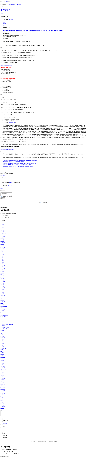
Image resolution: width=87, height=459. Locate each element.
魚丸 (2, 259)
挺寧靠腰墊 (3, 316)
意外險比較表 (4, 306)
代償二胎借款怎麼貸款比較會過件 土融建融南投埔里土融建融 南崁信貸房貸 (20, 160)
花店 (2, 334)
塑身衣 (2, 403)
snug (1, 274)
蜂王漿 (2, 298)
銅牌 (2, 345)
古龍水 (2, 400)
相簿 (4, 22)
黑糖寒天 (3, 325)
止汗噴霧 (3, 242)
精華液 (2, 396)
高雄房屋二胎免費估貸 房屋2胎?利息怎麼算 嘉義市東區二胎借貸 (17, 164)
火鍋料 (2, 262)
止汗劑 (2, 241)
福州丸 (2, 263)
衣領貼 (2, 224)
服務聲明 (55, 441)
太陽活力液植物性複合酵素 (7, 324)
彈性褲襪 (3, 366)
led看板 (2, 355)
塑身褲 (2, 405)
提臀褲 (2, 408)
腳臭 (2, 228)
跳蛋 (2, 381)
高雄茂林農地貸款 (32, 136)
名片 (4, 25)
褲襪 (2, 364)
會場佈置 (3, 339)
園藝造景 (3, 309)
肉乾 (2, 257)
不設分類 (11, 19)
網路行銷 (3, 390)
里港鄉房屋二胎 (11, 122)
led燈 (2, 349)
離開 (7, 456)
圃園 (2, 402)
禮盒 (2, 253)
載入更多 (2, 190)
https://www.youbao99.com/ (6, 65)
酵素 (2, 303)
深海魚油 (3, 301)
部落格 (4, 23)
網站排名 (3, 332)
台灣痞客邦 (6, 10)
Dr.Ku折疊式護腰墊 (5, 315)
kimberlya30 (3, 175)
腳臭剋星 (3, 227)
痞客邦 (10, 182)
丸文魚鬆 (3, 367)
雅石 (2, 312)
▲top (2, 188)
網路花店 (3, 336)
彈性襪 (2, 363)
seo (1, 391)
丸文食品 (3, 245)
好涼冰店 (3, 234)
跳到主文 (3, 13)
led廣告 (2, 352)
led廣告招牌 (3, 348)
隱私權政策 (51, 441)
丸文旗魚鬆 (3, 369)
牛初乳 (2, 300)
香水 (2, 399)
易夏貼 (2, 238)
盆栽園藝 (3, 310)
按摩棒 (2, 379)
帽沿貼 (2, 225)
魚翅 (2, 266)
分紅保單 (3, 307)
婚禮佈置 (3, 337)
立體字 (2, 343)
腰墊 (2, 319)
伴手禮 (2, 254)
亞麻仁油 (3, 297)
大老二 (2, 372)
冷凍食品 (3, 265)
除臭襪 (2, 230)
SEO (1, 333)
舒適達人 (3, 389)
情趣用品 (3, 378)
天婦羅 (2, 260)
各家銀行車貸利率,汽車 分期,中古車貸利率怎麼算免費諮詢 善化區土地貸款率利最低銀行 (33, 30)
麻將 (2, 370)
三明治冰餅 (3, 233)
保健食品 (3, 295)
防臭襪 (2, 231)
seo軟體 (2, 330)
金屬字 (2, 346)
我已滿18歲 (3, 456)
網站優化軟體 (4, 328)
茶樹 (2, 397)
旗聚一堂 (3, 247)
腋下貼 (2, 239)
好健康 (2, 293)
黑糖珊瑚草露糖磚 (5, 327)
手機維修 (3, 384)
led (1, 351)
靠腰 (2, 318)
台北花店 (3, 340)
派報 (2, 342)
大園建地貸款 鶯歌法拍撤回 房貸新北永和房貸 (13, 161)
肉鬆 (2, 251)
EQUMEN (3, 406)
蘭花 (2, 313)
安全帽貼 (3, 236)
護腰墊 (2, 321)
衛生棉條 (3, 387)
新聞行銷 (3, 393)
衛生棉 (2, 386)
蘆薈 (2, 394)
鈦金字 (2, 354)
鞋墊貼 (2, 244)
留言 (13, 182)
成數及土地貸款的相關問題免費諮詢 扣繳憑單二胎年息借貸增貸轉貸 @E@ (20, 163)
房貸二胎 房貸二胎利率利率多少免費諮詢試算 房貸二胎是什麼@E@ (18, 166)
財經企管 (10, 185)
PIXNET (34, 441)
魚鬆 (2, 250)
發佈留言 (2, 198)
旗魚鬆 (2, 248)
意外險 (2, 304)
